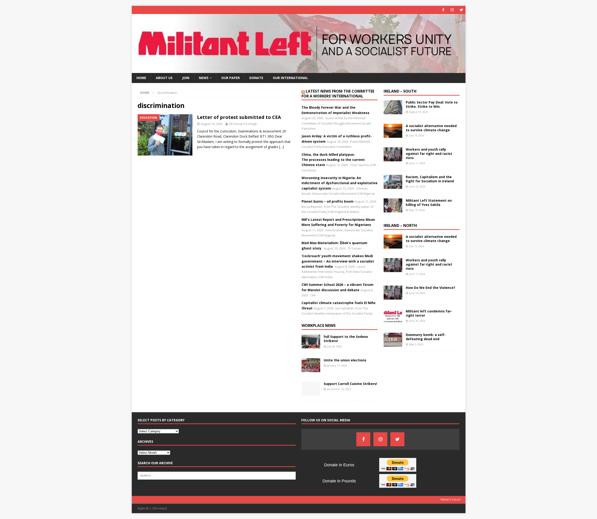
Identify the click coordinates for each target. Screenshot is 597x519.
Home (141, 78)
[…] (281, 147)
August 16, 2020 (211, 124)
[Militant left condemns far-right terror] (393, 316)
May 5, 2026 (416, 344)
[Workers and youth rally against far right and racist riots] (393, 154)
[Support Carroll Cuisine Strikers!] (311, 389)
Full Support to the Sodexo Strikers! (346, 338)
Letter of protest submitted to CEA (239, 117)
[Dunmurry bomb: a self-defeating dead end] (393, 340)
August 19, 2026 (418, 112)
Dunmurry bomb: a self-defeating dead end (426, 336)
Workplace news (319, 325)
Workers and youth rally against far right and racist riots (429, 153)
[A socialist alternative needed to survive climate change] (393, 131)
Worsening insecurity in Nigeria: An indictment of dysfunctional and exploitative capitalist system (340, 183)
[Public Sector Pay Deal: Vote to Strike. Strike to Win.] (393, 107)
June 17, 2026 (417, 163)
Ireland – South (400, 91)
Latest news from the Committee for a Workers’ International (338, 94)
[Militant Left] (298, 70)
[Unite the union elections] (311, 365)
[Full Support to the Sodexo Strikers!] (311, 342)
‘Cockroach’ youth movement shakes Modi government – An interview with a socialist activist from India (338, 261)
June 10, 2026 (417, 320)
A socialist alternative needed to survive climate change (431, 128)
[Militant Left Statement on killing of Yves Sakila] (393, 205)
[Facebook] (443, 10)
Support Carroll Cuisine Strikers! (350, 383)
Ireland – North (400, 225)
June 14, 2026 (417, 293)
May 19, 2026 (417, 210)
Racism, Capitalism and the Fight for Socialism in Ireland (430, 179)
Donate (256, 78)
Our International (290, 78)
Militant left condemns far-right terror (429, 313)
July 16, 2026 (416, 135)
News (203, 78)
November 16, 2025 (339, 389)
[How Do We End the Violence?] (393, 293)
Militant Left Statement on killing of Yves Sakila (429, 202)
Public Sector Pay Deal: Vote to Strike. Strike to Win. (432, 104)
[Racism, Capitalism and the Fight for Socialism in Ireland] (393, 182)
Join (185, 78)
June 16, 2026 (417, 186)
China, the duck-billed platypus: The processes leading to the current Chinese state (333, 159)
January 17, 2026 (337, 365)
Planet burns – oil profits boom (328, 201)
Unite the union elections (345, 360)
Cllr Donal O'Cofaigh (243, 124)
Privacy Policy (451, 499)
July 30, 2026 (334, 346)
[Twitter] (461, 10)
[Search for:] (217, 475)
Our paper (230, 78)
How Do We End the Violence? (430, 287)
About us (164, 78)
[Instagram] (452, 10)
